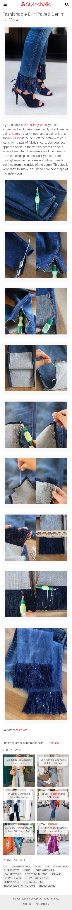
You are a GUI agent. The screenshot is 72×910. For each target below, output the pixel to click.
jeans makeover (44, 870)
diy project (60, 866)
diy (47, 866)
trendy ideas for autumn (19, 886)
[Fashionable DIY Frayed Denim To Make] (36, 220)
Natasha (54, 742)
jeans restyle (12, 874)
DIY (6, 866)
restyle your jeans (36, 878)
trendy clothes (33, 882)
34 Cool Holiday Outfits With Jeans (53, 796)
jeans (15, 133)
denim (37, 866)
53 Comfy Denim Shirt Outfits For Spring (19, 796)
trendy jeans (47, 886)
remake (56, 874)
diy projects (11, 870)
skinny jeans (38, 125)
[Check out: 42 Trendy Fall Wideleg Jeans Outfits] (19, 770)
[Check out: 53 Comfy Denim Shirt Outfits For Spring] (19, 805)
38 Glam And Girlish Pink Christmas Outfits (53, 830)
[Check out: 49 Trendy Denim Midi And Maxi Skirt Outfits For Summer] (19, 839)
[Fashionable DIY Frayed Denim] (36, 114)
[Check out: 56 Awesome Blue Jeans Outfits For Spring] (53, 770)
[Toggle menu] (5, 5)
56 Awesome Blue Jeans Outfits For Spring (53, 761)
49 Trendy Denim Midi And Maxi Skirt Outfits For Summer (18, 831)
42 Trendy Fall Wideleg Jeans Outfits (18, 761)
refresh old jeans (36, 874)
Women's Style (21, 866)
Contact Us (26, 903)
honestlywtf (20, 729)
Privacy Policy (42, 903)
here (47, 169)
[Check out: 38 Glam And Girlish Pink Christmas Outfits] (53, 839)
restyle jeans (12, 878)
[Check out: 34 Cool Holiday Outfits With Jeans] (53, 805)
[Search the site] (67, 4)
